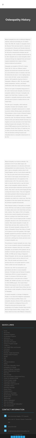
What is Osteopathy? (9, 400)
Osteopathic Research (10, 382)
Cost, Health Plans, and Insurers (12, 347)
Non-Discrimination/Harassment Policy (14, 376)
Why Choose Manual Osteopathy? (13, 404)
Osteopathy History (9, 385)
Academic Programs (9, 334)
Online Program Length (10, 380)
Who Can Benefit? (8, 402)
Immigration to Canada (10, 367)
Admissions (7, 338)
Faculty (6, 356)
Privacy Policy (7, 389)
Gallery (6, 363)
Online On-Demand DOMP (11, 378)
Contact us (7, 345)
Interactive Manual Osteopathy (12, 369)
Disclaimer (6, 351)
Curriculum (7, 349)
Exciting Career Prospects (11, 354)
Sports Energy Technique (10, 394)
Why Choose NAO (9, 405)
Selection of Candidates (10, 393)
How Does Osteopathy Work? (12, 365)
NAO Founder (7, 374)
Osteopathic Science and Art (11, 384)
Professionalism (8, 391)
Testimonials (7, 398)
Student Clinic (7, 396)
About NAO (7, 332)
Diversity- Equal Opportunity (11, 352)
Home (5, 331)
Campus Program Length (10, 343)
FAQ (5, 358)
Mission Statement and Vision (12, 371)
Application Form (8, 340)
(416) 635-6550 (12, 426)
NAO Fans (6, 373)
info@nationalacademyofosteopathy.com (18, 431)
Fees (5, 360)
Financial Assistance (9, 362)
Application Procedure (10, 341)
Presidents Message (9, 387)
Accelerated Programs (10, 336)
